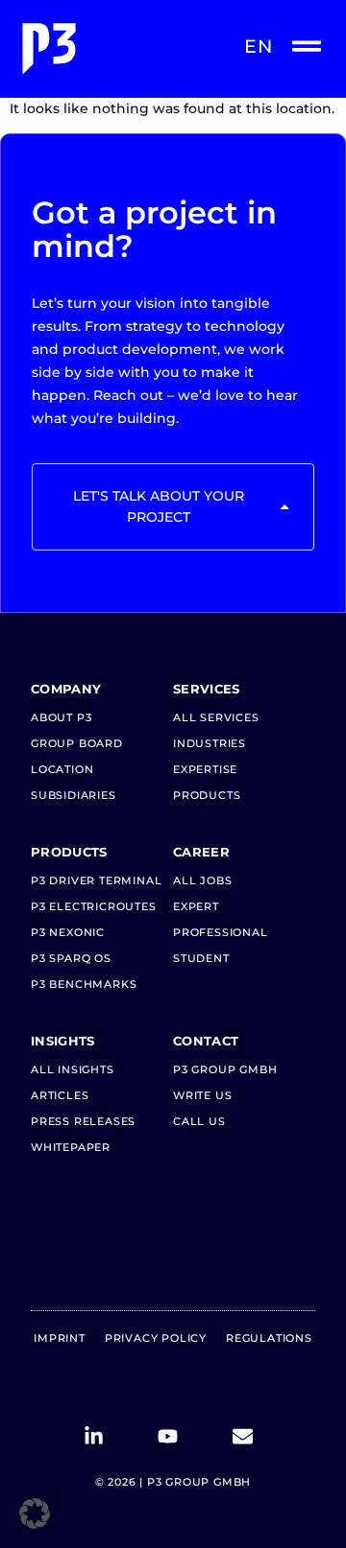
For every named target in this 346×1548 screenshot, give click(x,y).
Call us (199, 1121)
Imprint (60, 1338)
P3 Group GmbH (225, 1069)
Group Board (77, 743)
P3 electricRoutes (94, 906)
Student (201, 958)
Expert (196, 906)
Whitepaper (71, 1147)
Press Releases (83, 1121)
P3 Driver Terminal (96, 880)
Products (206, 795)
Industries (209, 743)
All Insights (72, 1069)
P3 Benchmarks (83, 984)
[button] (34, 1513)
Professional (220, 932)
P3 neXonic (68, 932)
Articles (59, 1095)
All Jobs (202, 880)
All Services (216, 717)
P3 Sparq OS (71, 958)
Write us (202, 1095)
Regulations (269, 1338)
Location (62, 769)
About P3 (61, 717)
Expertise (205, 769)
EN (258, 46)
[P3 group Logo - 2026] (94, 48)
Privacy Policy (156, 1338)
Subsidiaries (73, 795)
